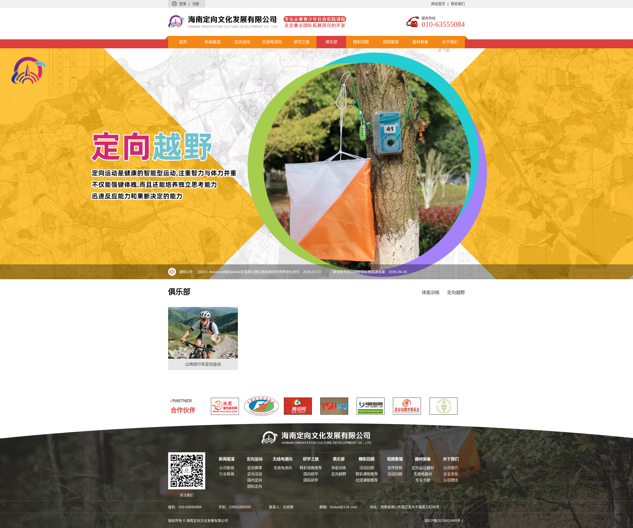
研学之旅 (302, 42)
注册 (195, 4)
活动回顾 (366, 468)
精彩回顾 (361, 42)
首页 (183, 42)
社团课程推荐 (367, 480)
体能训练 (431, 292)
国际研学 (310, 480)
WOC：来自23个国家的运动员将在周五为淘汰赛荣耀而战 (251, 272)
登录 (182, 4)
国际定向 (254, 486)
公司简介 (450, 468)
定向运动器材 (423, 468)
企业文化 (450, 474)
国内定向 (254, 480)
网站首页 (438, 4)
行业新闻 (226, 474)
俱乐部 (331, 42)
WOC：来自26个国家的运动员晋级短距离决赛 (379, 272)
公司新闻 (226, 468)
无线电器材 (422, 474)
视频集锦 (391, 42)
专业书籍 (422, 480)
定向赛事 (254, 468)
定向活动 (254, 474)
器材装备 (420, 42)
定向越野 (456, 292)
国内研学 (310, 474)
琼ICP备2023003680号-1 (444, 521)
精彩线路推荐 (311, 468)
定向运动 (242, 42)
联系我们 (458, 4)
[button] (616, 163)
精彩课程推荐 (367, 474)
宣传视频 (394, 468)
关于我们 (450, 42)
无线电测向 (272, 42)
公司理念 (450, 480)
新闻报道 (213, 42)
